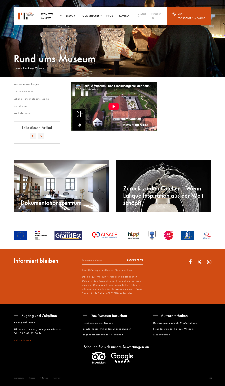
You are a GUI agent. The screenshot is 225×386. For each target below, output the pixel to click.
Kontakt (125, 15)
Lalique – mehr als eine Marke (31, 98)
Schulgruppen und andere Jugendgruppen (107, 328)
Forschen (156, 16)
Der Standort (21, 106)
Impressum (19, 377)
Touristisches (90, 15)
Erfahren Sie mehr (22, 339)
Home (17, 67)
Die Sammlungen (23, 91)
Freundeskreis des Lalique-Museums (174, 328)
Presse (32, 377)
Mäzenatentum (162, 334)
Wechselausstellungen (26, 84)
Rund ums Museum (47, 15)
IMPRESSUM (112, 293)
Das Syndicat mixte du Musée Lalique (175, 323)
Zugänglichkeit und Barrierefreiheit (103, 334)
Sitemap (44, 377)
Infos (109, 15)
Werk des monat (23, 113)
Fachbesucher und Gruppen (98, 323)
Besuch (70, 15)
